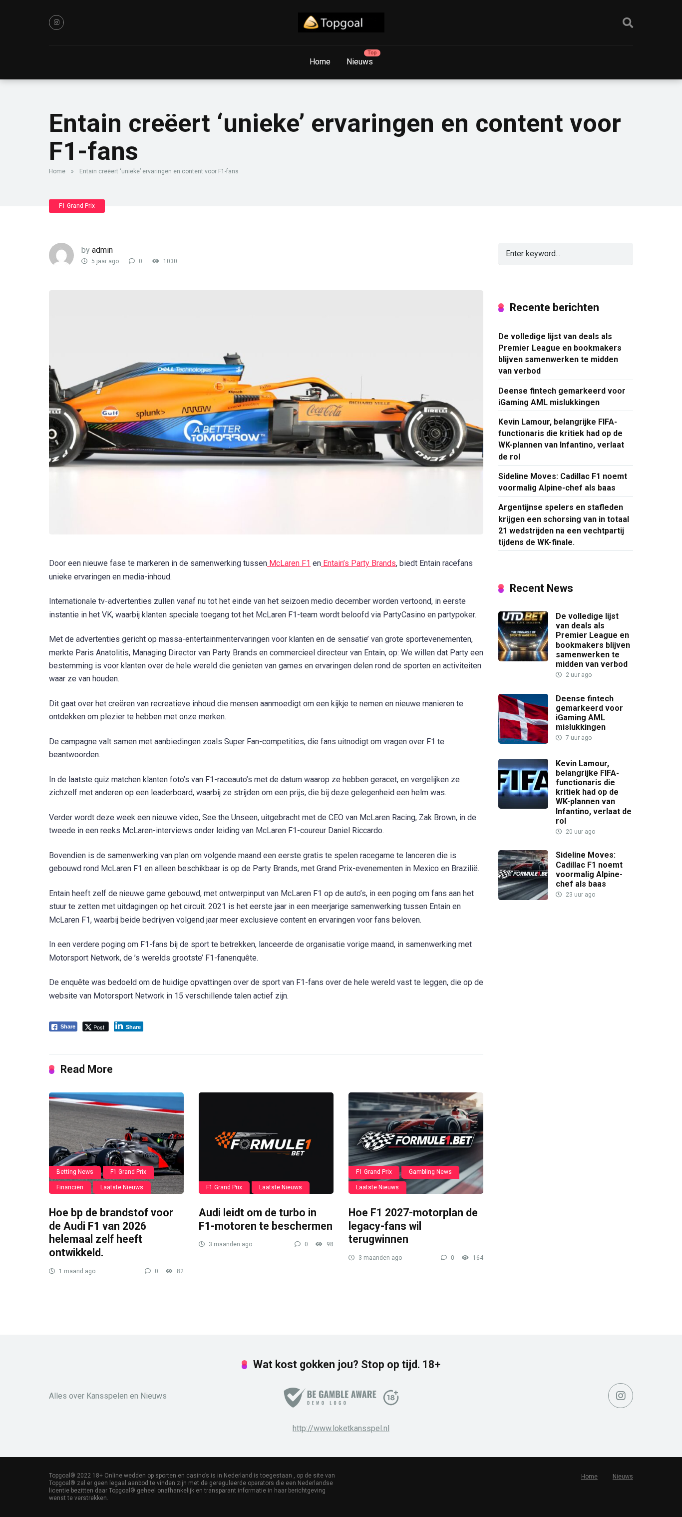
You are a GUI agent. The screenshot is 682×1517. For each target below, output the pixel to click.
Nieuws (359, 61)
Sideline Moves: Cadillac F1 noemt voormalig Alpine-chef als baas (562, 482)
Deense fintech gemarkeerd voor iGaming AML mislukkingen (562, 396)
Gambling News (430, 1171)
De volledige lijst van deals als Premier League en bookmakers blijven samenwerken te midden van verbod (560, 354)
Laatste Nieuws (121, 1187)
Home (320, 61)
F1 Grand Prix (77, 205)
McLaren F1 (289, 563)
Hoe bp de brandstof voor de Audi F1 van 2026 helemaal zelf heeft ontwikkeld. (111, 1232)
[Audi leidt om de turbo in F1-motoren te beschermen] (266, 1143)
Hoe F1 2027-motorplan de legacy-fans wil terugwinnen (413, 1225)
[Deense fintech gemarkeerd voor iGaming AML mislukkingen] (523, 741)
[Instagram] (56, 22)
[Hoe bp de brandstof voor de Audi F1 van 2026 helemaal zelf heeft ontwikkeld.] (116, 1143)
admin (102, 250)
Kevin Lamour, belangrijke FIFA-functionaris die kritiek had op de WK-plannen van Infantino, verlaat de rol (561, 439)
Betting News (74, 1171)
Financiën (69, 1187)
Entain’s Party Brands (358, 563)
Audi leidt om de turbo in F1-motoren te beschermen (266, 1219)
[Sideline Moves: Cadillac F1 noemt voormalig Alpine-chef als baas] (523, 897)
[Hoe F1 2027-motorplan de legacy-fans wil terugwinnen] (415, 1143)
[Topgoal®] (341, 22)
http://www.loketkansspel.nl (341, 1428)
